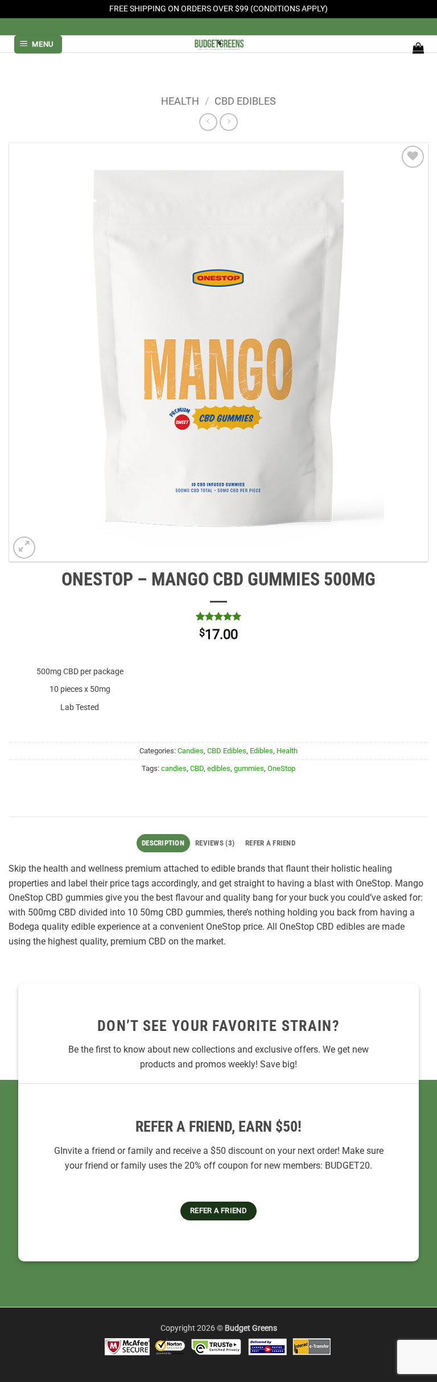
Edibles (261, 750)
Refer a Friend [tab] (270, 843)
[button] (38, 44)
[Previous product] (228, 122)
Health (180, 101)
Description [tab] (163, 843)
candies (174, 768)
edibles (218, 768)
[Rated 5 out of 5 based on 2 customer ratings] (218, 616)
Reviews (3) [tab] (214, 843)
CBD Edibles (245, 101)
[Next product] (208, 122)
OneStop (281, 768)
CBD (197, 768)
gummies (249, 768)
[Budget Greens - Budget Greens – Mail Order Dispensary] (218, 43)
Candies (191, 750)
